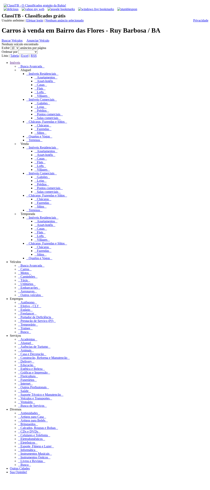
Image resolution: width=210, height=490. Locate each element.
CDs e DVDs (29, 431)
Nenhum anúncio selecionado (64, 20)
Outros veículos (30, 295)
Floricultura (28, 376)
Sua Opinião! (18, 472)
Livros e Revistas (31, 461)
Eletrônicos (28, 442)
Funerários (27, 380)
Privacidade (200, 20)
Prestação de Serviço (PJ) (37, 321)
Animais (26, 350)
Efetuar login (34, 20)
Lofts (40, 92)
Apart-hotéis (44, 81)
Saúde (24, 391)
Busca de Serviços (32, 405)
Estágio (25, 310)
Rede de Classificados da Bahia (79, 486)
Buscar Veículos (12, 40)
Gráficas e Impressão (34, 372)
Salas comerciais (47, 118)
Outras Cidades (20, 468)
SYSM (131, 486)
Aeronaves (27, 291)
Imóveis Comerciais (41, 99)
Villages (42, 96)
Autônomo (27, 302)
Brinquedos (28, 424)
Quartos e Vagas (39, 136)
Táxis (24, 280)
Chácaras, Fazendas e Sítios (46, 121)
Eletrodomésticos (31, 439)
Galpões (42, 103)
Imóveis (15, 62)
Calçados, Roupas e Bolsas (38, 428)
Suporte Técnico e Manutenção (40, 394)
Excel (25, 55)
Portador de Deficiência (36, 317)
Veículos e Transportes (35, 398)
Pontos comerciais (48, 114)
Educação (27, 365)
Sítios (40, 132)
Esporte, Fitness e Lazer (36, 446)
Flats (40, 88)
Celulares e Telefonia (34, 435)
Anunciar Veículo (37, 40)
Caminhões (28, 276)
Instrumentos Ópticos (34, 457)
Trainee (25, 328)
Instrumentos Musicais (35, 453)
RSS (34, 55)
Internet (25, 383)
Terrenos (34, 140)
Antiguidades (29, 413)
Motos (24, 273)
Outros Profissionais (33, 387)
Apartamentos (45, 77)
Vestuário (26, 402)
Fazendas (42, 129)
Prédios (41, 110)
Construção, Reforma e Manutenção (44, 357)
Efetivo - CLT (29, 306)
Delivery (26, 361)
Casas (40, 84)
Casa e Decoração (32, 354)
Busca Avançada (31, 66)
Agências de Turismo (34, 346)
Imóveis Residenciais (42, 73)
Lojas (40, 107)
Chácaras (42, 125)
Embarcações (29, 287)
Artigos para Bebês (33, 420)
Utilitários (27, 284)
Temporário (28, 324)
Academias (27, 339)
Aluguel (25, 343)
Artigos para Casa (32, 416)
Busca (24, 332)
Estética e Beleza (31, 369)
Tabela (14, 55)
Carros (25, 269)
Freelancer (27, 313)
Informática (28, 450)
